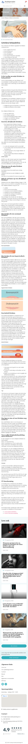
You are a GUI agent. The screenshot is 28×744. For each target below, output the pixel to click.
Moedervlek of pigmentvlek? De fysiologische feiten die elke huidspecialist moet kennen (13, 575)
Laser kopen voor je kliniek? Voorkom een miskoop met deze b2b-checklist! (13, 605)
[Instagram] (6, 684)
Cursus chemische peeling (11, 513)
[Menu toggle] (24, 6)
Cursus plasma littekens (10, 511)
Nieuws (7, 18)
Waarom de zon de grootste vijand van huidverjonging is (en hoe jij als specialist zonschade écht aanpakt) (13, 635)
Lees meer (5, 550)
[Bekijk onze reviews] (14, 731)
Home (2, 18)
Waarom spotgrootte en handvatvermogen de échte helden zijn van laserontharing (13, 545)
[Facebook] (2, 684)
